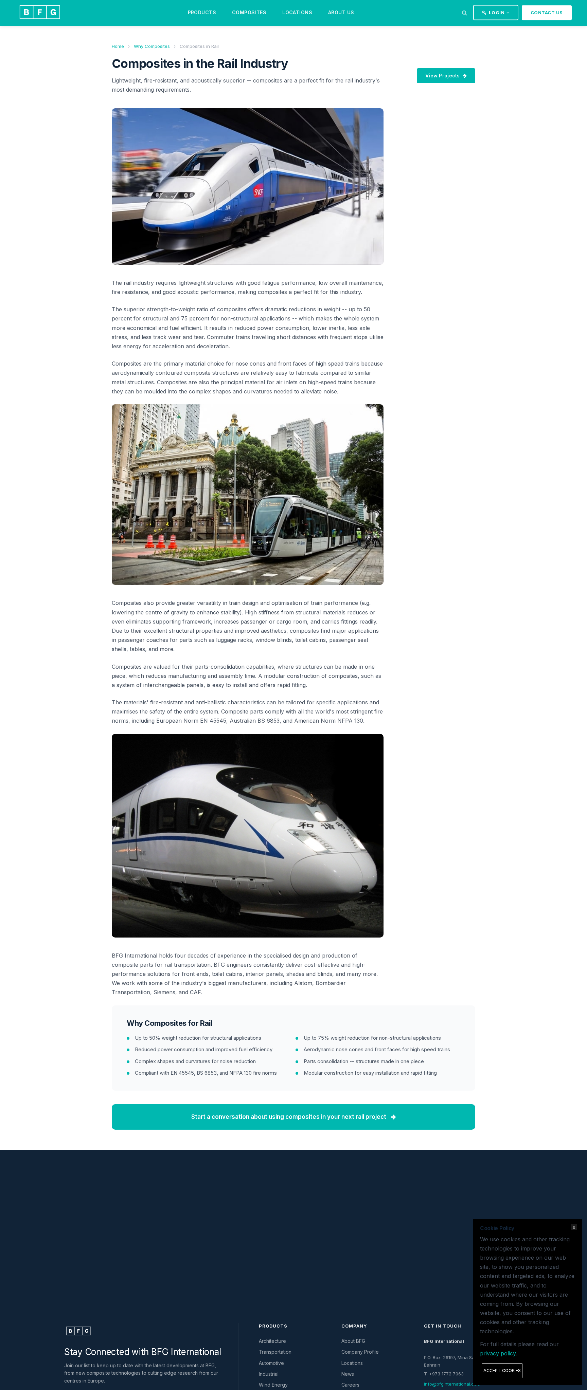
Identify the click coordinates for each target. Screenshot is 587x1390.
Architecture (272, 1341)
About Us (341, 12)
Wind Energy (273, 1385)
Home (118, 46)
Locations (297, 12)
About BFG (353, 1341)
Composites (249, 12)
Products (202, 12)
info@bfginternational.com (452, 1384)
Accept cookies (502, 1370)
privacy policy (498, 1353)
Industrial (269, 1374)
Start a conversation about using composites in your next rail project (289, 1116)
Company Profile (360, 1352)
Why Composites (152, 46)
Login (497, 12)
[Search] (464, 12)
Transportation (275, 1352)
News (347, 1374)
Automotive (271, 1363)
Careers (350, 1385)
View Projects (442, 75)
